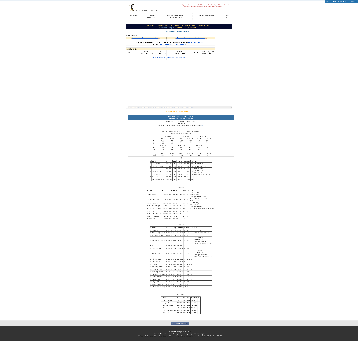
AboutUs (227, 16)
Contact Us (353, 1)
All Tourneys (151, 16)
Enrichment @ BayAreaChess (176, 16)
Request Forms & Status (207, 15)
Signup (335, 1)
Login (327, 1)
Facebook (343, 1)
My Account (134, 15)
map (202, 125)
